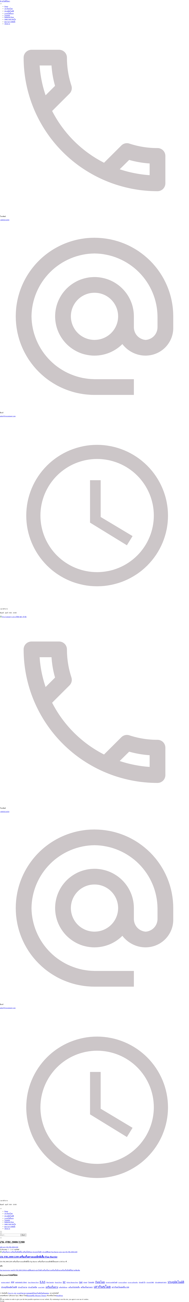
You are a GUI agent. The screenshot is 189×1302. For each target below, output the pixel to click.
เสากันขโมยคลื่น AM (120, 1287)
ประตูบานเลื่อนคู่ (122, 1282)
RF (64, 1282)
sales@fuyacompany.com (8, 416)
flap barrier (3, 1270)
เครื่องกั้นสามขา (87, 1287)
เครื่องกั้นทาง (46, 1270)
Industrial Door (9, 17)
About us (7, 24)
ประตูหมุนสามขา (161, 1282)
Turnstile (7, 15)
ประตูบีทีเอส (29, 1270)
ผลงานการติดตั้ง (9, 22)
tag (80, 1282)
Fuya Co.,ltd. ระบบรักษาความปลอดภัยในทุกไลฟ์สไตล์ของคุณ (28, 1293)
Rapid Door (58, 1282)
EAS (42, 1282)
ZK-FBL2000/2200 (19, 1270)
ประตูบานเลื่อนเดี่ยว (133, 1282)
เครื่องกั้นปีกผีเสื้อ (66, 1270)
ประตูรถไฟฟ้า (37, 1270)
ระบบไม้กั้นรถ (9, 13)
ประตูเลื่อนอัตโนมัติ (9, 1287)
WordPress (59, 1295)
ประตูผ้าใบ (142, 1282)
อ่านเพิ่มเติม (76, 1270)
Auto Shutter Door (33, 1282)
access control (5, 1282)
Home (6, 6)
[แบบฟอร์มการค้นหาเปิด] (1, 1232)
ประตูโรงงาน (22, 1287)
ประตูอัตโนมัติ (9, 11)
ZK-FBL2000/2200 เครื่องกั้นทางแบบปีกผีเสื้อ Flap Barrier (28, 1257)
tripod (85, 1282)
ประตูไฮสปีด (32, 1287)
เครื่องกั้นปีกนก (56, 1270)
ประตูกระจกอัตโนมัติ (111, 1282)
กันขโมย (100, 1282)
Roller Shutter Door (72, 1282)
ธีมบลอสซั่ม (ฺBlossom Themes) (36, 1295)
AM (12, 1282)
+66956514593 (4, 220)
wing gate (10, 1270)
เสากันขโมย (8, 8)
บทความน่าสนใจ (10, 19)
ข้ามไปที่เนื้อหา (5, 1)
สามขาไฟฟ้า (41, 1287)
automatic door (21, 1282)
